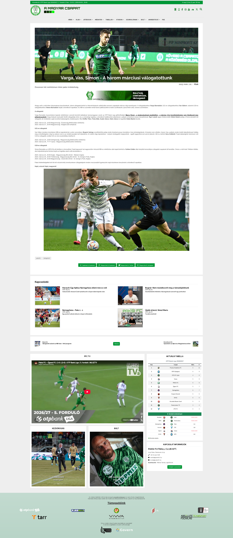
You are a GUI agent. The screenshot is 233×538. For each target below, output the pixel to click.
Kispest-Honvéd (175, 394)
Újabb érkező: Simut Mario (156, 310)
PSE (163, 20)
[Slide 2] (58, 484)
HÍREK (70, 20)
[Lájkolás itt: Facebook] (87, 265)
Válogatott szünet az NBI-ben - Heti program (56, 343)
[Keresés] (201, 9)
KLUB (78, 20)
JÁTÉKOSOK (87, 20)
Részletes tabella (154, 438)
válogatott (47, 258)
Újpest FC (175, 386)
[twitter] (197, 9)
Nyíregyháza (175, 390)
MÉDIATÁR (98, 20)
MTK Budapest (176, 371)
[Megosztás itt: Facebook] (106, 265)
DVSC (72, 2)
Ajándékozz (58, 477)
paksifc (38, 258)
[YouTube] (188, 9)
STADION (119, 20)
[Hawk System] (105, 530)
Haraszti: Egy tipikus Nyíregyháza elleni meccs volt (84, 288)
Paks (67, 2)
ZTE (175, 427)
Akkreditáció (153, 20)
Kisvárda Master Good (176, 401)
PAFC (160, 420)
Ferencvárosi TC (175, 405)
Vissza (116, 344)
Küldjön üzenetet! (175, 467)
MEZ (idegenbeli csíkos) (116, 477)
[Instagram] (185, 9)
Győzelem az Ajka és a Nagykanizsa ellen (177, 343)
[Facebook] (182, 9)
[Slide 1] (55, 484)
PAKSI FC (175, 382)
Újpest (159, 431)
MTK (175, 434)
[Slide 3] (61, 484)
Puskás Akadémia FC (175, 368)
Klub (196, 84)
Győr (175, 417)
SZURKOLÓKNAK (132, 20)
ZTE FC (176, 409)
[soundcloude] (192, 9)
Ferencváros (177, 420)
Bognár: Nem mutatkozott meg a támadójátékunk (167, 288)
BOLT (143, 20)
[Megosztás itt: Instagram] (145, 265)
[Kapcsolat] (179, 9)
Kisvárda (159, 417)
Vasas (175, 379)
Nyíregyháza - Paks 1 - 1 (72, 310)
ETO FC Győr (175, 375)
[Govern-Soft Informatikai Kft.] (124, 530)
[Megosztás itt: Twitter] (126, 265)
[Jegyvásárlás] (175, 9)
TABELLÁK (109, 20)
